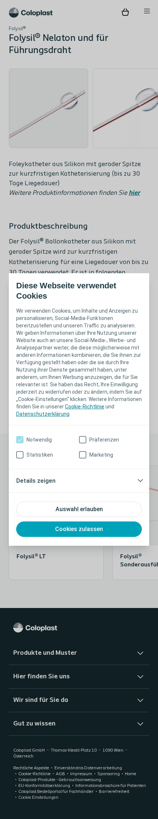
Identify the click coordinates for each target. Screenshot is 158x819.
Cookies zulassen (79, 529)
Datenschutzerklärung (42, 414)
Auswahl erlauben (79, 509)
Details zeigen (35, 480)
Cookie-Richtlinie (84, 407)
